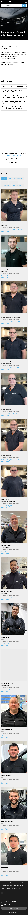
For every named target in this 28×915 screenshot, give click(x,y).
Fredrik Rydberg (6, 453)
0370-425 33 (5, 370)
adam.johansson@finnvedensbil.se (11, 736)
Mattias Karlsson (6, 315)
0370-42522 (4, 692)
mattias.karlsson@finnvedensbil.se (11, 322)
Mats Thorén (5, 407)
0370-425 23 (5, 416)
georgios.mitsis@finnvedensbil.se (10, 782)
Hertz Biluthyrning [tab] (17, 185)
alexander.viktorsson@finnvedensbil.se (12, 230)
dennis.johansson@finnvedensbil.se (11, 828)
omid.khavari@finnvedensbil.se (10, 644)
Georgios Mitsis (6, 775)
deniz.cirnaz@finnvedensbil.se (9, 874)
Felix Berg (4, 269)
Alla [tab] (4, 178)
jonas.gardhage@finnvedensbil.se (10, 368)
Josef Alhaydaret (6, 591)
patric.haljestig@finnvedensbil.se (10, 506)
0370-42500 (4, 646)
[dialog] (14, 898)
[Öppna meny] (25, 1)
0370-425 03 (5, 232)
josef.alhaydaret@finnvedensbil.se (11, 598)
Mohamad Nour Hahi (7, 683)
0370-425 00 (5, 324)
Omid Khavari (5, 637)
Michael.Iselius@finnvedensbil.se (10, 552)
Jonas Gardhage (6, 361)
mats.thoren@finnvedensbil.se (10, 414)
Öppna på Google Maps (13, 155)
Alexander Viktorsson (8, 223)
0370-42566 (4, 876)
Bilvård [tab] (4, 182)
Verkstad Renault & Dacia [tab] (15, 178)
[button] (14, 912)
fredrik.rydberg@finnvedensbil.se (10, 460)
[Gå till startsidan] (6, 1)
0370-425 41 (5, 508)
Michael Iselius (6, 545)
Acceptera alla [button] (14, 908)
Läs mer (8, 890)
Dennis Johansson (7, 821)
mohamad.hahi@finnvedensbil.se (10, 690)
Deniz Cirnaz (5, 867)
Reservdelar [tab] (6, 185)
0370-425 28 (5, 600)
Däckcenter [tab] (13, 182)
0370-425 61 (4, 278)
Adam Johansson (6, 729)
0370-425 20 (5, 462)
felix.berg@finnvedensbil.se (9, 276)
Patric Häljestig (6, 499)
